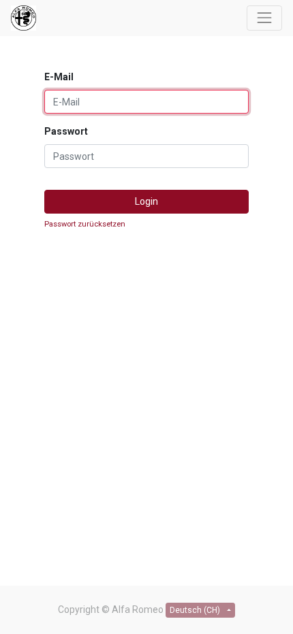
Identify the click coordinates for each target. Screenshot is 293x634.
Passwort (66, 131)
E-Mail (59, 76)
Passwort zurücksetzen (84, 224)
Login (146, 201)
